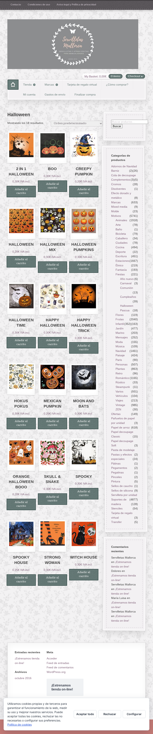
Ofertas (115, 414)
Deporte (121, 251)
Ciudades (122, 242)
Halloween (126, 306)
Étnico (119, 265)
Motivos (116, 215)
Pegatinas (117, 472)
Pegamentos (119, 468)
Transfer (116, 522)
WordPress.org (56, 672)
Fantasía (121, 269)
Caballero (122, 238)
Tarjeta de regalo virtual (82, 84)
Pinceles (116, 477)
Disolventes (118, 188)
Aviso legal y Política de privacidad (76, 4)
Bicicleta (121, 233)
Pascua (124, 310)
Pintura (115, 481)
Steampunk (123, 386)
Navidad (121, 350)
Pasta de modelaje (122, 450)
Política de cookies (19, 724)
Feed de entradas (58, 663)
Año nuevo (127, 278)
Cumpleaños (128, 296)
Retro (119, 373)
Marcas (49, 84)
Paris (119, 359)
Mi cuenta (29, 94)
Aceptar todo (85, 714)
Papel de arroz (120, 427)
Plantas (120, 368)
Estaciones (122, 260)
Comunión (126, 287)
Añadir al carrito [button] (21, 191)
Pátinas (115, 463)
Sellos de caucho (121, 486)
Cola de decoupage (123, 175)
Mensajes (122, 337)
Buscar (117, 126)
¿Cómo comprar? (117, 84)
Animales (121, 220)
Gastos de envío (55, 94)
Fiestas (120, 274)
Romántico (122, 378)
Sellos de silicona (122, 490)
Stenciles (116, 508)
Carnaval (125, 283)
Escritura (121, 256)
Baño (119, 229)
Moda (119, 342)
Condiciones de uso (39, 4)
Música (120, 346)
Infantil (120, 323)
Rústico (120, 382)
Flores (120, 314)
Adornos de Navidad (124, 166)
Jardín (120, 328)
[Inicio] (13, 85)
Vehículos (122, 395)
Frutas (120, 319)
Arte (118, 224)
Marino (120, 332)
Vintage (120, 405)
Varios (119, 391)
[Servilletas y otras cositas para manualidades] (72, 44)
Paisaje (120, 355)
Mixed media (119, 206)
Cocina (120, 247)
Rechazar (109, 714)
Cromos (116, 184)
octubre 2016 (23, 678)
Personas (122, 364)
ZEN (118, 409)
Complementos (120, 179)
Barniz (115, 170)
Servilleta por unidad (124, 494)
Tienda (27, 84)
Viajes (119, 400)
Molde (115, 211)
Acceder (52, 658)
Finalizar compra (85, 94)
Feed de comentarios (60, 667)
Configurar (134, 714)
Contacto (16, 4)
